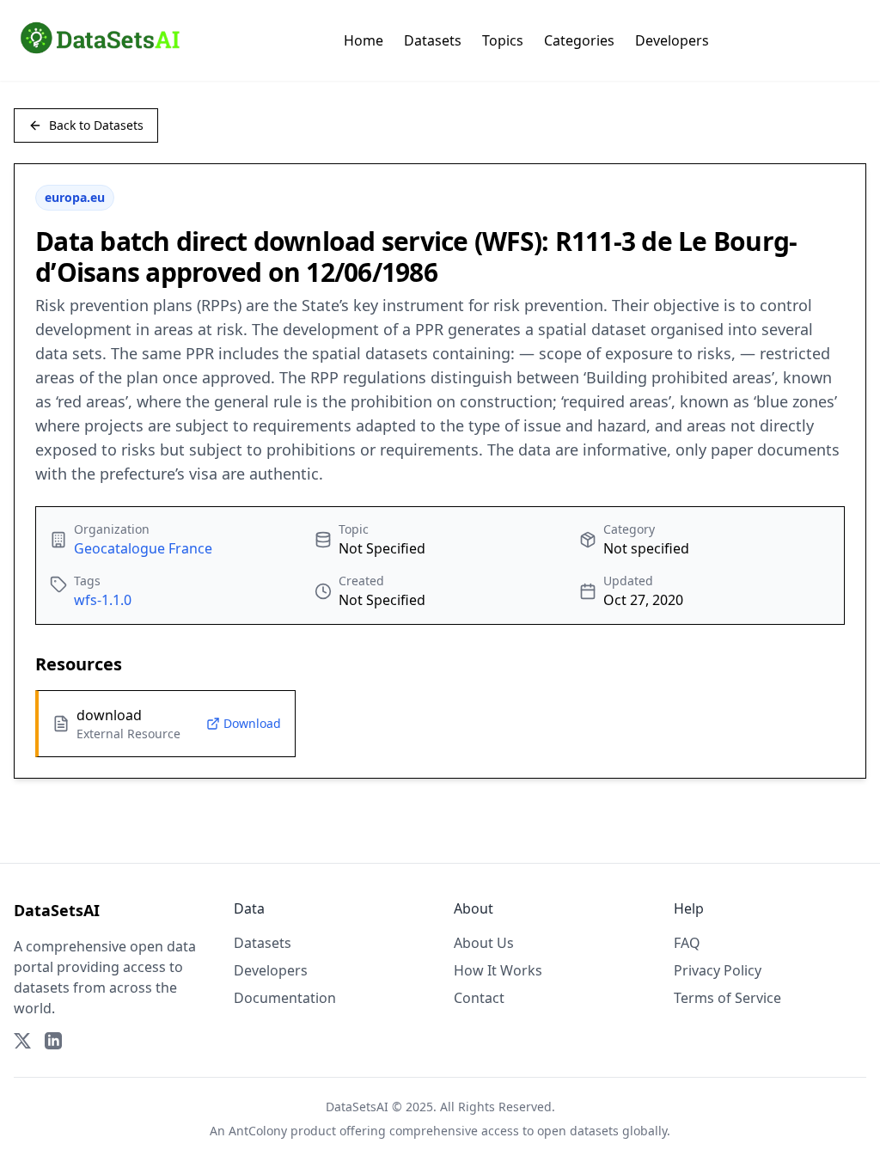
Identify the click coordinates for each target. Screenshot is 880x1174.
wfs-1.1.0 (102, 599)
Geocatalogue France (143, 548)
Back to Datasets (96, 125)
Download (252, 723)
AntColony (258, 1130)
